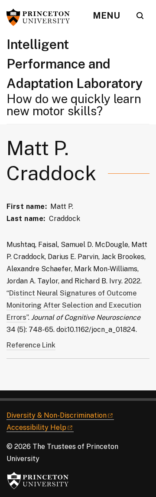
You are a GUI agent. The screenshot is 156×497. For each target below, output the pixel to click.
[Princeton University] (41, 17)
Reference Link (30, 345)
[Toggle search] (140, 15)
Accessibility (36, 427)
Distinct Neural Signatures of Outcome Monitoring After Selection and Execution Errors (73, 305)
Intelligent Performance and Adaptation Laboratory (74, 63)
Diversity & (56, 415)
